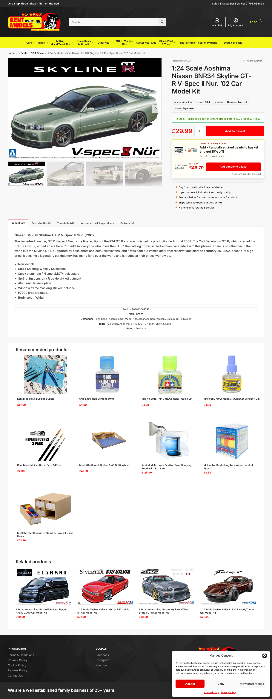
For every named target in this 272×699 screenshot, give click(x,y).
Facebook (102, 655)
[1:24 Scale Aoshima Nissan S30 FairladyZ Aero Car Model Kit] (228, 586)
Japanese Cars (147, 318)
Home (11, 53)
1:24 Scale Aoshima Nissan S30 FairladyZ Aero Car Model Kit (227, 611)
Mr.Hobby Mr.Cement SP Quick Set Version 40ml (232, 398)
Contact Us (15, 675)
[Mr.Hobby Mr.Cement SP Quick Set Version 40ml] (232, 374)
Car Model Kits (128, 318)
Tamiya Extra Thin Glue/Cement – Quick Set (167, 398)
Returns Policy (17, 670)
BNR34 (135, 323)
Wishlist (217, 25)
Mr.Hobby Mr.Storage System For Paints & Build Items (45, 534)
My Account (235, 25)
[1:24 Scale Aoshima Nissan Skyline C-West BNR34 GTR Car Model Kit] (167, 586)
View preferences (252, 684)
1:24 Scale (37, 53)
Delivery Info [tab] (127, 223)
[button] (264, 655)
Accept (190, 684)
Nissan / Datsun (166, 318)
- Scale (23, 53)
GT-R (179, 318)
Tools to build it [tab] (66, 223)
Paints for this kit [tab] (41, 223)
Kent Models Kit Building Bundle (35, 398)
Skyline (187, 318)
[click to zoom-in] (85, 109)
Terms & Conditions (21, 655)
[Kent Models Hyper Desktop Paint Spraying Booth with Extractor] (170, 441)
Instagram (102, 660)
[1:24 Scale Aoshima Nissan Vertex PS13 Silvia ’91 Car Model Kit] (105, 586)
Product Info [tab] (18, 222)
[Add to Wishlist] (68, 359)
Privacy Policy (228, 692)
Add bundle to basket (233, 166)
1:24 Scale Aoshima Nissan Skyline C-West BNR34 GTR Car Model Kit (163, 611)
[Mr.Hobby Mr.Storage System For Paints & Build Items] (45, 508)
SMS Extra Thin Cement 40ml (96, 398)
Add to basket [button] (44, 414)
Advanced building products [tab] (97, 223)
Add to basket (235, 131)
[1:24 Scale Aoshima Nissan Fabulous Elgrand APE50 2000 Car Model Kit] (44, 586)
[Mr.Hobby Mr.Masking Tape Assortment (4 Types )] (232, 441)
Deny (221, 684)
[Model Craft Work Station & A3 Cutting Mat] (107, 441)
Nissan (150, 323)
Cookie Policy (211, 692)
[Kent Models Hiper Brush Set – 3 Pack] (45, 441)
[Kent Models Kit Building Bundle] (45, 374)
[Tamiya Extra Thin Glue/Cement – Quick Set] (170, 374)
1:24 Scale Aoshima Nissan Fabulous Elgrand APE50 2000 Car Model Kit (41, 611)
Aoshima (114, 318)
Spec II (169, 323)
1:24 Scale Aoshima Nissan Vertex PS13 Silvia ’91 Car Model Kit (103, 611)
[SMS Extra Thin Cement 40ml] (107, 374)
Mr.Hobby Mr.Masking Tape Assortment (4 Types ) (228, 467)
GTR (142, 323)
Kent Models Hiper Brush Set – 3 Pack (39, 465)
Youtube (101, 665)
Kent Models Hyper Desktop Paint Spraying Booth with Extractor (166, 467)
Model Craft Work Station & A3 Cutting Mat (104, 465)
